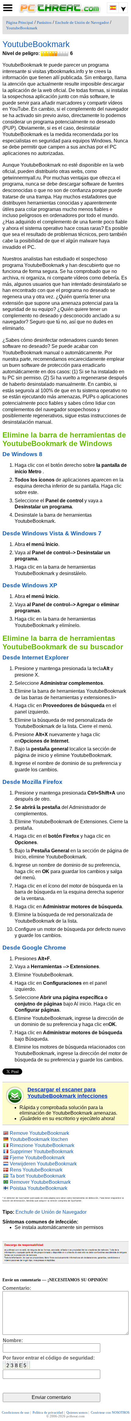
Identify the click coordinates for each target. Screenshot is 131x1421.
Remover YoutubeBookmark (40, 1182)
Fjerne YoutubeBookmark (37, 1157)
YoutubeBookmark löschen (39, 1139)
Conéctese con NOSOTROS (110, 1412)
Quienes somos (76, 1412)
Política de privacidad (48, 1412)
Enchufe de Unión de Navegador (82, 22)
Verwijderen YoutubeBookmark (43, 1163)
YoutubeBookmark (21, 28)
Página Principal (19, 22)
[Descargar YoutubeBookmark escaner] (15, 1096)
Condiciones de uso (15, 1412)
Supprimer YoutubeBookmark (41, 1151)
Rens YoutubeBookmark (36, 1169)
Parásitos (44, 22)
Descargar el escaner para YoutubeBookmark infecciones (67, 1093)
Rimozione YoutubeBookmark (42, 1145)
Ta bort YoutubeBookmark (38, 1176)
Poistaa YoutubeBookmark (38, 1188)
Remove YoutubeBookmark (39, 1133)
